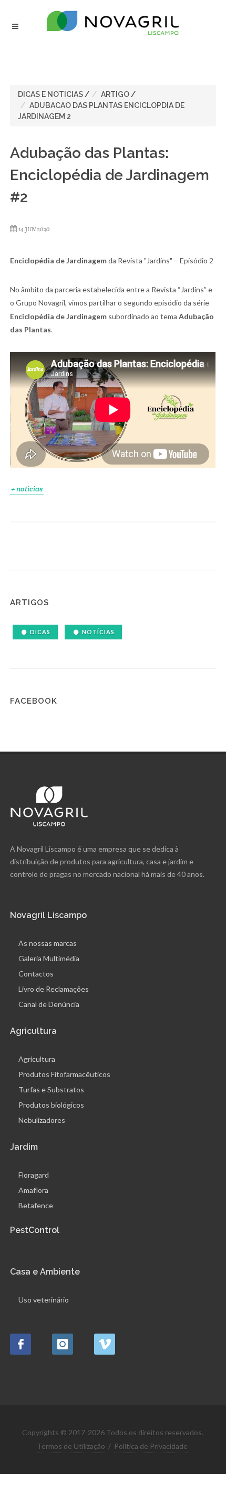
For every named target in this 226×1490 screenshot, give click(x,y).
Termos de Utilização (71, 1446)
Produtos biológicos (51, 1104)
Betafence (35, 1205)
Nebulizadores (41, 1120)
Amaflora (33, 1190)
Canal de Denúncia (48, 1004)
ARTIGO (115, 94)
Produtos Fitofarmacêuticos (64, 1074)
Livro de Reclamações (53, 988)
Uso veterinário (43, 1299)
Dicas (40, 631)
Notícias (98, 631)
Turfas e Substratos (51, 1089)
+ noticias (27, 489)
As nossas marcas (47, 943)
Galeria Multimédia (48, 958)
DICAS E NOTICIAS (50, 94)
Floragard (33, 1174)
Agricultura (36, 1058)
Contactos (36, 973)
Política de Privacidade (151, 1446)
